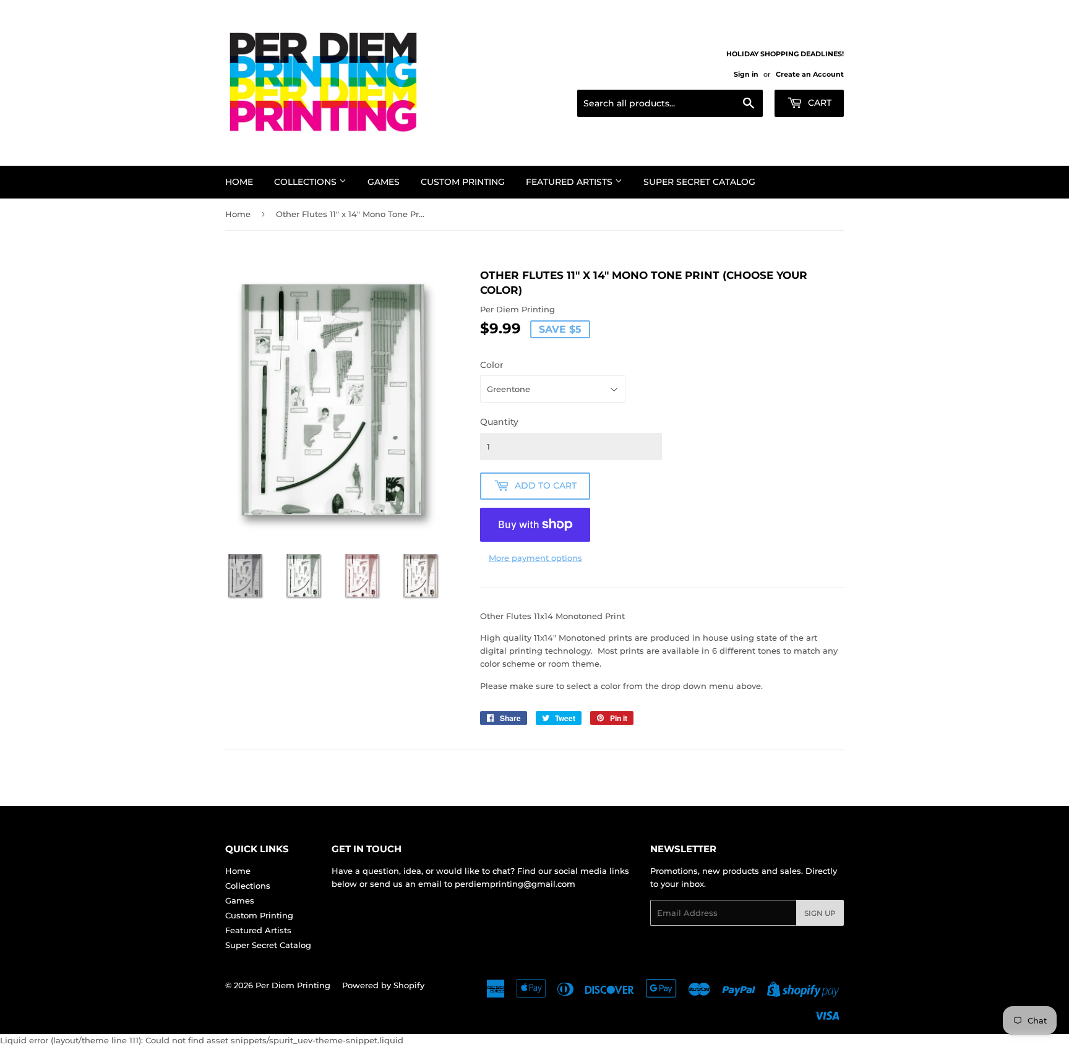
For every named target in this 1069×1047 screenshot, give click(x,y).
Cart (818, 102)
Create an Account (810, 74)
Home (239, 181)
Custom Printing (463, 181)
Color (492, 364)
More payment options (535, 558)
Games (383, 181)
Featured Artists (570, 181)
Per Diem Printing (292, 985)
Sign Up (820, 913)
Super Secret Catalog (699, 181)
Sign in (746, 74)
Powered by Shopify (383, 985)
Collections (306, 181)
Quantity (499, 421)
